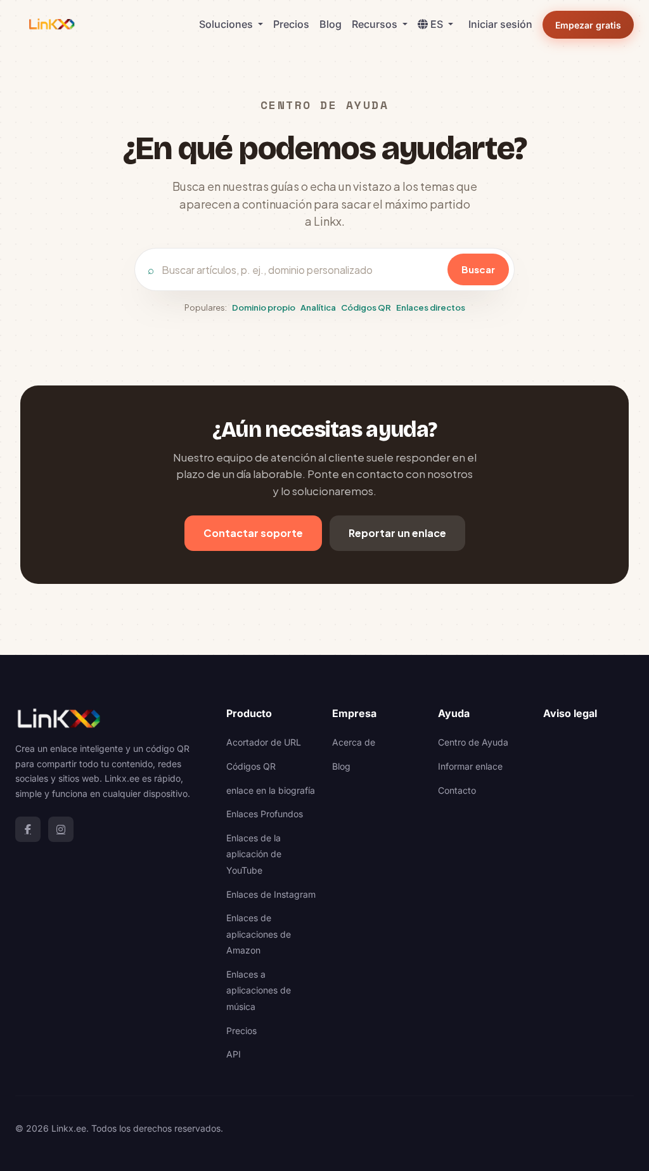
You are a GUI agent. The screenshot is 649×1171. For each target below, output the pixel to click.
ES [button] (438, 24)
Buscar (478, 269)
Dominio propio (263, 307)
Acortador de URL (263, 742)
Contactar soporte (253, 533)
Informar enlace (470, 766)
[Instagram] (61, 829)
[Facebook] (28, 829)
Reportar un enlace (397, 533)
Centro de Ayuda (473, 742)
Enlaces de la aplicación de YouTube (253, 854)
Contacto (457, 790)
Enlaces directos (430, 307)
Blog (330, 24)
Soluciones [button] (227, 24)
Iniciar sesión (500, 24)
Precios (291, 24)
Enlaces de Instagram (271, 894)
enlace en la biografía (270, 790)
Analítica (318, 307)
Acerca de (353, 742)
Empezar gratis (588, 25)
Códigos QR (366, 307)
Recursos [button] (376, 24)
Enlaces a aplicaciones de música (258, 990)
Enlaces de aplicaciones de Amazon (258, 933)
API (233, 1054)
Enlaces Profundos (264, 813)
